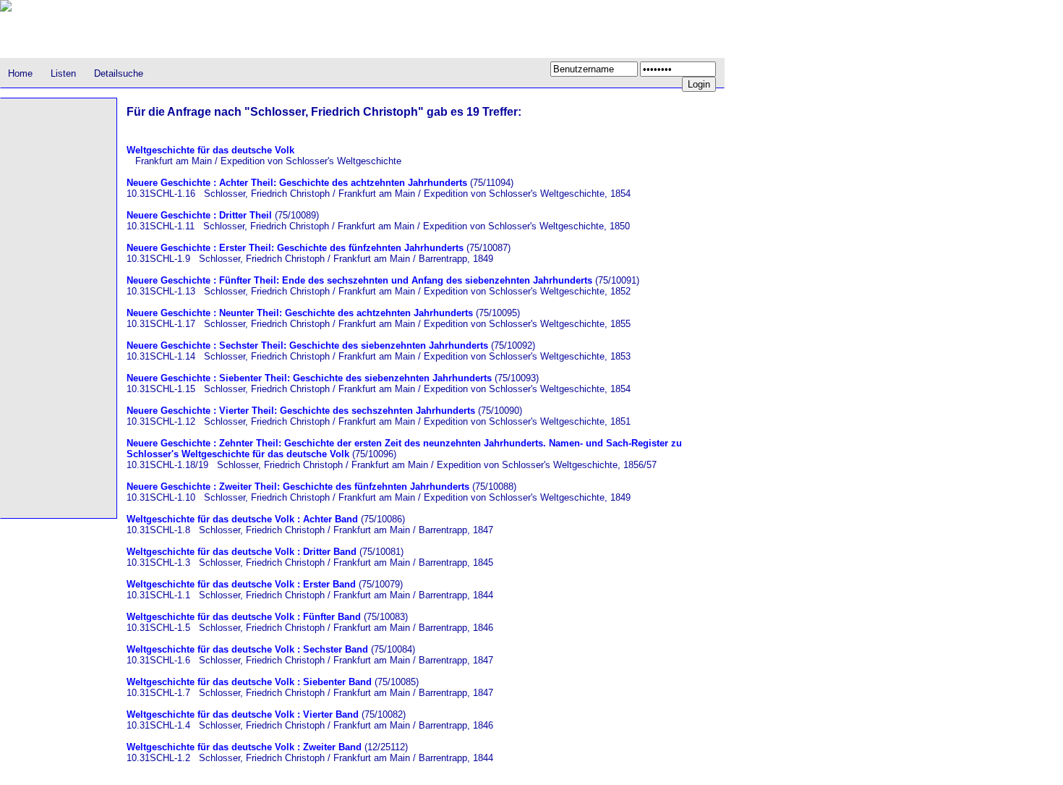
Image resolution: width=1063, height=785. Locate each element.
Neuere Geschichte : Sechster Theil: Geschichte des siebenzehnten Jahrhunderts (307, 345)
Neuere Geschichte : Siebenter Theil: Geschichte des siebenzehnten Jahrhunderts (309, 378)
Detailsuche (118, 73)
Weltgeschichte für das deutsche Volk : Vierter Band (243, 714)
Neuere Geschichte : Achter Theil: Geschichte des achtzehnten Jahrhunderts (297, 182)
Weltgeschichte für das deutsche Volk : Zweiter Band (244, 747)
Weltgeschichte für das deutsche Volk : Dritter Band (242, 551)
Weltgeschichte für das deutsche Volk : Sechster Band (247, 649)
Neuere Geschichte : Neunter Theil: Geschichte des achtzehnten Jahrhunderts (300, 312)
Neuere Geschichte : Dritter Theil (199, 215)
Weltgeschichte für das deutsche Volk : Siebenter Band (249, 681)
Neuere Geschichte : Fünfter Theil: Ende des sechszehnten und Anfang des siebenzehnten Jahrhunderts (359, 280)
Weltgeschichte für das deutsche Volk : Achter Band (242, 519)
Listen (63, 73)
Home (20, 73)
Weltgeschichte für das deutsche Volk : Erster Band (241, 584)
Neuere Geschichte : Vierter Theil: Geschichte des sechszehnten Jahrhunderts (301, 410)
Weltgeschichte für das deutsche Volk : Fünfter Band (244, 616)
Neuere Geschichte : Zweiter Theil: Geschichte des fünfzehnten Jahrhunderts (298, 486)
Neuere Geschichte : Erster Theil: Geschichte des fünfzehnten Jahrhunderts (295, 247)
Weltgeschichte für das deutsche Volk (210, 150)
